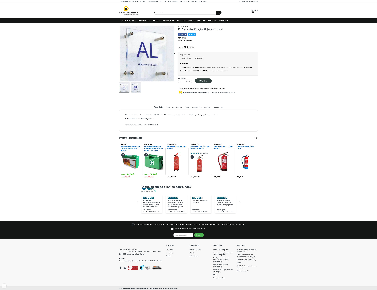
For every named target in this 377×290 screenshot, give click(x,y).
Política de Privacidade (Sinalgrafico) (220, 266)
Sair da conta (194, 256)
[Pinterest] (133, 268)
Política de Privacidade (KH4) (246, 260)
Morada (192, 253)
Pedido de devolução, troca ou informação (223, 271)
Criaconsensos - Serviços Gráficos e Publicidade (141, 288)
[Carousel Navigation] (256, 138)
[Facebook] (120, 268)
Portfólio (168, 256)
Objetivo (198, 55)
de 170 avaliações (147, 191)
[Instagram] (125, 268)
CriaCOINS (169, 250)
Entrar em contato (219, 278)
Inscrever (199, 235)
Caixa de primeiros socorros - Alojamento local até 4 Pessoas (130, 148)
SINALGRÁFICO (183, 26)
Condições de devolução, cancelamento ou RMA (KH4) (246, 256)
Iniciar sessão (245, 1)
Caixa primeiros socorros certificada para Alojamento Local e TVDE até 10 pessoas (153, 148)
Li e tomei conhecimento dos (190, 228)
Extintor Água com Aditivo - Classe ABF (246, 147)
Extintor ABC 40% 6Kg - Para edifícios (223, 147)
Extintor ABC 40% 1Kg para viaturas (176, 147)
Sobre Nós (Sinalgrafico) (221, 250)
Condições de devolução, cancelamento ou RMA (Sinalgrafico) (221, 260)
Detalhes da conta (195, 250)
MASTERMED (148, 144)
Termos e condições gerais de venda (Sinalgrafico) (223, 254)
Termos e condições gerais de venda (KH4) (246, 251)
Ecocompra (169, 253)
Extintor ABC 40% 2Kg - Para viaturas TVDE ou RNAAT (200, 147)
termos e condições (199, 228)
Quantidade (182, 78)
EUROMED (124, 144)
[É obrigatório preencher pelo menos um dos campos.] (189, 54)
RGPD (215, 275)
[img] (189, 189)
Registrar (255, 1)
